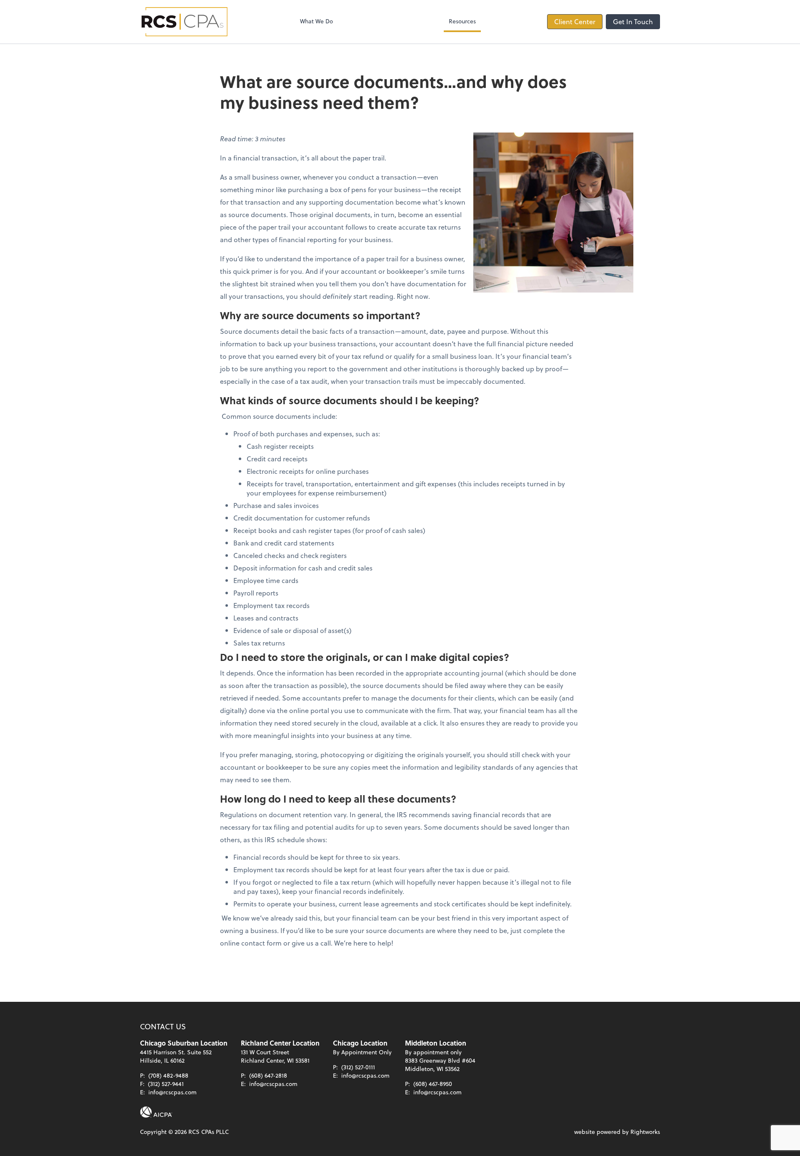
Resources (462, 21)
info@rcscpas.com (172, 1092)
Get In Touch (633, 21)
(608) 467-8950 (432, 1083)
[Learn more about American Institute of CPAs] (156, 1112)
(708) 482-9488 (168, 1075)
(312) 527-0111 (358, 1067)
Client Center (574, 21)
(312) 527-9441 (166, 1083)
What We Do (316, 21)
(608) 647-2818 (268, 1075)
